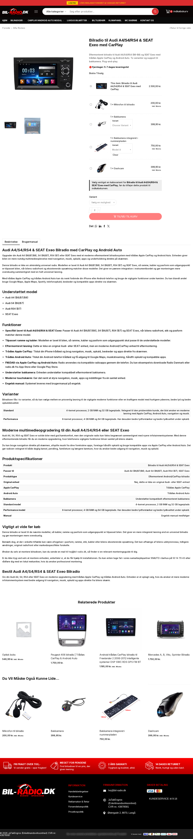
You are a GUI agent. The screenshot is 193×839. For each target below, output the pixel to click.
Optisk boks (9, 654)
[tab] (11, 242)
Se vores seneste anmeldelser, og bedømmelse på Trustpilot (96, 834)
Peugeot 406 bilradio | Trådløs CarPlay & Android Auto (68, 656)
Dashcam (119, 168)
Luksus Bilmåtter (77, 20)
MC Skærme (131, 20)
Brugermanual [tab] (30, 241)
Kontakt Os (147, 20)
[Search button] (155, 11)
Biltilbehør (98, 20)
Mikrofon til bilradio (124, 104)
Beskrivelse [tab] (11, 241)
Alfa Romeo (19, 28)
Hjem (4, 20)
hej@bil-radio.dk (77, 551)
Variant (115, 121)
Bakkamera (120, 116)
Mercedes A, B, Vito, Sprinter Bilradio (169, 654)
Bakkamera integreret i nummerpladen (112, 733)
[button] (72, 3)
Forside (6, 28)
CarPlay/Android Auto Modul (45, 20)
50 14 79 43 (179, 558)
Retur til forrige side (180, 28)
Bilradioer (17, 20)
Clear (115, 155)
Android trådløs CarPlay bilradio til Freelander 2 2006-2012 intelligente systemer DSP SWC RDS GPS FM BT (120, 658)
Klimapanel (115, 20)
